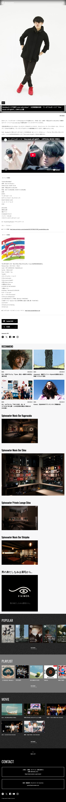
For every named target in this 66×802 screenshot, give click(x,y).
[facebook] (10, 337)
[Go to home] (8, 2)
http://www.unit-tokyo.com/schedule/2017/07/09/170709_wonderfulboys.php (29, 229)
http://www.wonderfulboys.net (32, 310)
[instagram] (17, 337)
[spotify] (2, 337)
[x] (6, 337)
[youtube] (14, 337)
